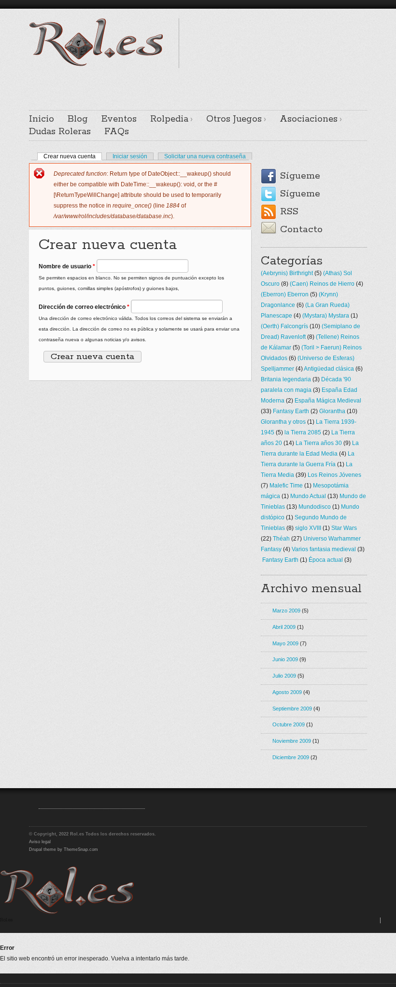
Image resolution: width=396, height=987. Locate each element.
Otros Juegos (234, 119)
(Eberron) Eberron (285, 294)
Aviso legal (40, 841)
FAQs (116, 132)
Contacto (301, 229)
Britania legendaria (286, 379)
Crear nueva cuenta (72, 156)
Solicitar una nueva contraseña (205, 156)
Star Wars (344, 528)
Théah (281, 538)
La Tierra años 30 (319, 443)
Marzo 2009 (286, 610)
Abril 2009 (284, 627)
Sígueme (300, 176)
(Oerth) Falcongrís (284, 326)
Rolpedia (169, 119)
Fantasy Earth (291, 411)
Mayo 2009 (285, 643)
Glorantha (332, 411)
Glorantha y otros (283, 421)
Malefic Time (286, 485)
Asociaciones (309, 119)
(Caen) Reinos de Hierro (322, 283)
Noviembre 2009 (291, 741)
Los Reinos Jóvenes (334, 475)
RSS (289, 212)
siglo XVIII (308, 528)
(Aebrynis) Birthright (287, 273)
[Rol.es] (96, 65)
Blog (78, 119)
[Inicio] (67, 912)
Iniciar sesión (130, 156)
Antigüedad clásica (329, 368)
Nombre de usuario (67, 266)
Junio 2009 (285, 659)
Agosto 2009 (287, 692)
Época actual (326, 559)
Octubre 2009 (288, 724)
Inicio (41, 119)
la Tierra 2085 (302, 432)
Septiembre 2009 (292, 708)
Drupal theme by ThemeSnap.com (63, 849)
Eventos (119, 119)
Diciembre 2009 (290, 757)
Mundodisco (314, 506)
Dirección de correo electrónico (84, 307)
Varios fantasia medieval (324, 549)
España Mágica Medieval (328, 400)
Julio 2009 (284, 676)
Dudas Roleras (60, 132)
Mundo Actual (308, 496)
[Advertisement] (198, 82)
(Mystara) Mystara (325, 315)
